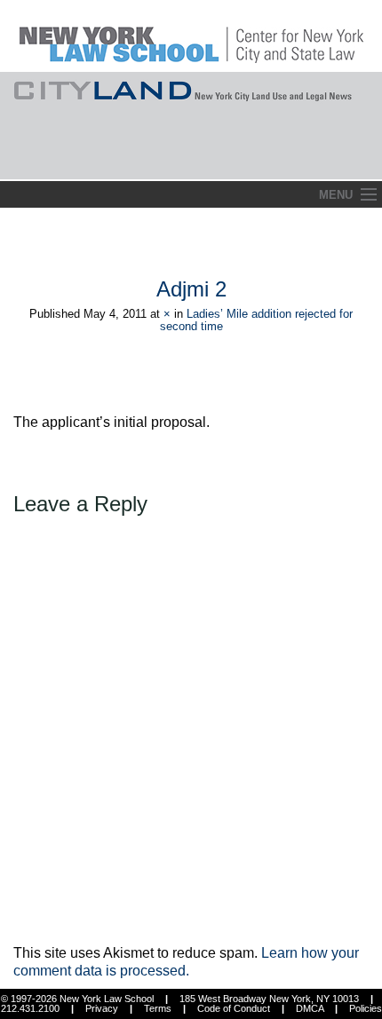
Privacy (101, 1008)
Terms (157, 1008)
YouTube (368, 160)
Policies (365, 1008)
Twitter (335, 160)
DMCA (309, 1008)
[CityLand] (191, 35)
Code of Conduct (233, 1008)
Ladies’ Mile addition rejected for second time (257, 319)
